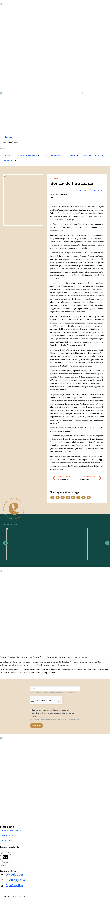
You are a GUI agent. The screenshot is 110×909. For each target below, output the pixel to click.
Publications (70, 155)
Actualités (99, 155)
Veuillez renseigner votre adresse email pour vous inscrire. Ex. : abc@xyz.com (52, 692)
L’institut (6, 155)
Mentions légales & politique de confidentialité (21, 902)
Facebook (14, 874)
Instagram (15, 880)
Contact (4, 865)
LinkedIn (14, 885)
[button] (52, 497)
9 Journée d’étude (52, 155)
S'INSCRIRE (36, 725)
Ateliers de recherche (27, 155)
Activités (87, 155)
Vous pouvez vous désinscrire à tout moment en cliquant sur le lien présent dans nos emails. (54, 720)
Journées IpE (8, 160)
